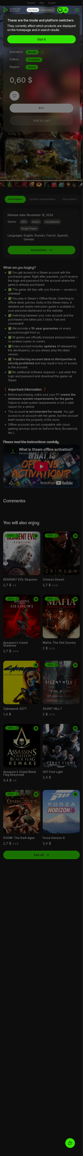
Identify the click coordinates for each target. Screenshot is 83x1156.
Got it (41, 39)
